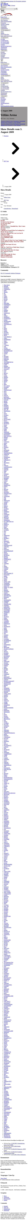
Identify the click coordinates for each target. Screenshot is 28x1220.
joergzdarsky (7, 609)
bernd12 (6, 1024)
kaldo (5, 1047)
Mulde (5, 629)
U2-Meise (6, 723)
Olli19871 (6, 1073)
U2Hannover (7, 955)
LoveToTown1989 (8, 1031)
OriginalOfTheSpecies (9, 733)
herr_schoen (7, 385)
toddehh (6, 665)
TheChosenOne (8, 324)
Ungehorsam (7, 1017)
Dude (5, 471)
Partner (5, 1200)
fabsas (5, 598)
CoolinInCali (7, 1053)
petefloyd (6, 1103)
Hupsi (5, 527)
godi (5, 346)
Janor (5, 482)
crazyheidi (6, 664)
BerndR (6, 786)
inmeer (5, 576)
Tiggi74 (6, 1045)
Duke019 (6, 816)
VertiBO (6, 479)
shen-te (5, 401)
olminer (5, 930)
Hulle (5, 811)
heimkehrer (6, 1036)
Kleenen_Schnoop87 (9, 681)
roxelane (6, 850)
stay (5, 355)
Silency (5, 781)
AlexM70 (6, 509)
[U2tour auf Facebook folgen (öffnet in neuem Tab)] (4, 4)
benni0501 (6, 541)
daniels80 (6, 307)
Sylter (5, 840)
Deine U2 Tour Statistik (15, 122)
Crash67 (6, 1105)
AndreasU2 (6, 1008)
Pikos (5, 947)
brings (5, 625)
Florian (5, 378)
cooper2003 (7, 496)
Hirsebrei (6, 909)
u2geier (5, 353)
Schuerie (6, 907)
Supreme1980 (7, 940)
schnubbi (6, 959)
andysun (6, 560)
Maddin (6, 402)
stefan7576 (6, 586)
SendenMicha (7, 644)
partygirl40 (6, 450)
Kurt (5, 742)
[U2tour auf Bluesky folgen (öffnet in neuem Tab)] (6, 4)
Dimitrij (6, 311)
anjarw (5, 443)
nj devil (5, 481)
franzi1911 (6, 549)
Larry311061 (7, 891)
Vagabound (6, 583)
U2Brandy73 (7, 460)
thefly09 (6, 672)
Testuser (6, 1054)
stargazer (6, 884)
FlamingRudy (7, 304)
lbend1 (5, 552)
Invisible (6, 1007)
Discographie (7, 1198)
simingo (6, 490)
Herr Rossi (6, 423)
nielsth (5, 588)
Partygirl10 (6, 968)
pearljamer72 (7, 1003)
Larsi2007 (6, 986)
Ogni (5, 790)
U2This (5, 348)
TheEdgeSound (7, 390)
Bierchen (6, 826)
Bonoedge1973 (7, 1038)
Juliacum (6, 528)
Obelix (5, 1043)
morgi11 (6, 836)
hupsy (5, 993)
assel (5, 966)
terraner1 (6, 658)
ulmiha (5, 1018)
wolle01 (6, 342)
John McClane (7, 595)
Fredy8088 (6, 839)
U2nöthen (6, 1094)
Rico (5, 1082)
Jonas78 (6, 395)
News (5, 17)
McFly (5, 335)
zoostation (6, 422)
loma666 (6, 1068)
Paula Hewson (7, 769)
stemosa (6, 685)
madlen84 (6, 408)
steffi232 (6, 970)
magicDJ (6, 812)
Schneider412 (7, 349)
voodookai (6, 843)
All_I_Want (6, 542)
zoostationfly (7, 584)
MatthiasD (6, 1032)
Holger (5, 579)
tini (4, 293)
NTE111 (6, 798)
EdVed (5, 1042)
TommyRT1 (7, 934)
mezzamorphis (7, 600)
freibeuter (6, 483)
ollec (5, 1074)
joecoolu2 (6, 653)
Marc (5, 448)
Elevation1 (6, 1077)
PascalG (6, 997)
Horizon (6, 696)
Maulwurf (6, 1060)
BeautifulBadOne (8, 777)
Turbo (5, 987)
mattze (5, 537)
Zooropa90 (6, 958)
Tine (5, 461)
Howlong (6, 356)
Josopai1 (6, 912)
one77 (5, 961)
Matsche (6, 898)
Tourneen (3, 121)
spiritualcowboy (8, 493)
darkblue (6, 800)
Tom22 (5, 1059)
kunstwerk (6, 397)
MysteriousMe (7, 321)
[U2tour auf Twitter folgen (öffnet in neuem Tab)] (1, 4)
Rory (5, 1110)
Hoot (5, 928)
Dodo (5, 440)
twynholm (6, 530)
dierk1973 (6, 517)
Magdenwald (7, 1136)
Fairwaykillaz (7, 1084)
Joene (5, 847)
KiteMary (6, 451)
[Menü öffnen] (2, 61)
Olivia (5, 770)
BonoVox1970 (7, 977)
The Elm (6, 923)
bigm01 (5, 954)
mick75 (5, 615)
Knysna (6, 299)
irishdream (6, 432)
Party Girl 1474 (7, 436)
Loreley (6, 895)
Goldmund (6, 674)
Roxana (6, 716)
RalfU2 (5, 1129)
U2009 (5, 755)
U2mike (6, 808)
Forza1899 (6, 1095)
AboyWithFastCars (8, 362)
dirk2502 (6, 489)
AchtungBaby (7, 433)
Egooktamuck (7, 318)
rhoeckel (6, 663)
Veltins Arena (7, 197)
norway (5, 740)
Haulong (6, 692)
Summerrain (7, 520)
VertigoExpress (7, 927)
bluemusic (6, 478)
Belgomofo (6, 710)
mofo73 (6, 842)
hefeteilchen (7, 1134)
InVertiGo (6, 406)
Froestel (6, 1022)
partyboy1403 (7, 1061)
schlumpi (6, 679)
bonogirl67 (6, 973)
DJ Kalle (6, 780)
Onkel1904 (6, 661)
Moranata (6, 991)
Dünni (5, 329)
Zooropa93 (6, 476)
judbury (6, 315)
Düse (5, 903)
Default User (7, 608)
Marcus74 (6, 657)
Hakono (6, 556)
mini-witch (6, 948)
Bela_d (5, 867)
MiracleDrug (7, 719)
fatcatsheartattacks (8, 963)
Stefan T (6, 506)
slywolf (5, 945)
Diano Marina (7, 398)
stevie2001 (6, 492)
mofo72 (6, 937)
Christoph (6, 474)
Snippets (3, 122)
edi (4, 870)
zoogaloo (6, 635)
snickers (6, 1035)
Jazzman (6, 458)
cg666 (5, 1120)
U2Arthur (6, 1050)
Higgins (6, 668)
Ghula (5, 1046)
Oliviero (6, 637)
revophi (5, 920)
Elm (5, 720)
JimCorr (6, 744)
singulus (6, 914)
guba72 (5, 1039)
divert (5, 1131)
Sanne (5, 751)
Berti (5, 935)
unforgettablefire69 (8, 551)
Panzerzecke (7, 767)
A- (1, 12)
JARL (5, 1028)
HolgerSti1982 (7, 604)
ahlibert (5, 819)
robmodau (6, 1101)
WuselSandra (7, 411)
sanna (5, 879)
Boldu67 (6, 572)
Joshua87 (6, 469)
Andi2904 (6, 983)
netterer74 (6, 524)
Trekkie (5, 938)
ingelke (5, 376)
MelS (5, 444)
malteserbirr (6, 607)
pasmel (5, 388)
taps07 (5, 416)
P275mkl (6, 1070)
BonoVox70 (7, 931)
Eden (5, 343)
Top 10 (7, 122)
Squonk (6, 913)
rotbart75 (6, 815)
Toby (5, 643)
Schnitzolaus (7, 457)
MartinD (6, 969)
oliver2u (6, 651)
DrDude (6, 837)
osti (4, 565)
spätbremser (7, 535)
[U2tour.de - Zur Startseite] (6, 15)
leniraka (6, 525)
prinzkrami (6, 1063)
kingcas (5, 1124)
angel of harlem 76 (8, 573)
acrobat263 (6, 514)
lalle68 (5, 706)
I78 (4, 851)
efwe (5, 531)
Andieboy (6, 875)
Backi (5, 646)
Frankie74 (6, 642)
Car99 (5, 364)
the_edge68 (6, 1127)
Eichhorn (6, 468)
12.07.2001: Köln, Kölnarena (18, 1154)
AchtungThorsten (8, 1004)
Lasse (5, 885)
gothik (5, 1116)
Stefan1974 (6, 1056)
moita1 (5, 566)
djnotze (5, 507)
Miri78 (5, 446)
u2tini (5, 667)
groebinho (6, 605)
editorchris (6, 1115)
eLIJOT (6, 632)
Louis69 (6, 758)
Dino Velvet (7, 285)
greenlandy (6, 591)
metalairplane (7, 1066)
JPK (5, 921)
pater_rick (6, 906)
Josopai (5, 877)
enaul (5, 660)
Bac (5, 534)
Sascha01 (6, 1092)
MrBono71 (6, 1088)
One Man (6, 332)
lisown (5, 425)
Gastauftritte (22, 121)
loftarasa (6, 619)
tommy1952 (7, 1106)
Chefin (5, 1119)
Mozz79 (6, 1049)
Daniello (6, 366)
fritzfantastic (7, 712)
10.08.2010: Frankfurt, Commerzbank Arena (13, 1152)
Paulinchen (6, 822)
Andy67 (6, 856)
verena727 (6, 306)
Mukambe (6, 896)
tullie (5, 860)
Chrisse (5, 320)
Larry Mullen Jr (7, 336)
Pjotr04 (5, 972)
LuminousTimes (8, 1099)
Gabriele (6, 569)
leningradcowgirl (8, 545)
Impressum (6, 1210)
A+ (4, 12)
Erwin (5, 308)
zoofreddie (6, 821)
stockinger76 (7, 626)
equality (6, 630)
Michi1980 (6, 647)
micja (5, 807)
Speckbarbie (7, 1029)
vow (5, 728)
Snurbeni (6, 835)
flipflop (5, 297)
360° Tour (6, 161)
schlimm (6, 310)
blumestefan (7, 434)
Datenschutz (7, 1209)
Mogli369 (6, 926)
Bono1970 (6, 1057)
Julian (5, 548)
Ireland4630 (7, 979)
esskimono (6, 726)
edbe (5, 497)
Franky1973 (7, 1109)
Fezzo (5, 917)
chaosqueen (6, 844)
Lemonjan (6, 322)
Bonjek (5, 1033)
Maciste (6, 1075)
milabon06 (6, 989)
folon (5, 671)
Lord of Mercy (7, 956)
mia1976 (6, 976)
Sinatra (5, 858)
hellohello (6, 1012)
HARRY (6, 910)
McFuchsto (6, 794)
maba (5, 982)
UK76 (5, 756)
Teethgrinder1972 (8, 779)
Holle (5, 290)
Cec (5, 412)
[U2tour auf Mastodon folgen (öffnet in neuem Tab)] (7, 4)
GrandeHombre (7, 754)
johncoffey (6, 791)
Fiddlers (6, 544)
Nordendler (6, 1098)
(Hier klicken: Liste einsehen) (7, 282)
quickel (5, 523)
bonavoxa (6, 886)
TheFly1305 (7, 367)
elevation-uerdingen (8, 649)
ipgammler (6, 830)
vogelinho (6, 563)
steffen (5, 734)
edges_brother (7, 892)
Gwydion (6, 905)
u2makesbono (7, 1021)
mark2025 (6, 622)
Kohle (5, 429)
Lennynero (6, 441)
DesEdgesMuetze (8, 453)
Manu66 (6, 558)
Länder (7, 121)
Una (5, 532)
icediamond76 (7, 893)
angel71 (6, 1014)
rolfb (5, 499)
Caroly (5, 296)
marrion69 (6, 741)
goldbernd (6, 924)
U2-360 (6, 577)
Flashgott (6, 735)
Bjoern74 (6, 797)
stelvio (5, 580)
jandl (5, 805)
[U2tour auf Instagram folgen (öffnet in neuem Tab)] (3, 4)
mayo (5, 391)
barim (5, 570)
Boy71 (5, 998)
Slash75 (6, 1117)
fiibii (5, 1025)
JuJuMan (6, 654)
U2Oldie (6, 602)
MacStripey (6, 462)
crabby (5, 338)
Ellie (5, 1089)
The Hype (6, 616)
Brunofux (6, 990)
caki (5, 472)
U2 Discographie (5, 30)
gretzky (5, 331)
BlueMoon (6, 1102)
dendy (5, 1122)
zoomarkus (6, 752)
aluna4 (5, 381)
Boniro (5, 510)
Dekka (5, 618)
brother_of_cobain (8, 587)
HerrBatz (6, 888)
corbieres (6, 747)
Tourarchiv (6, 1197)
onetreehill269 (7, 1005)
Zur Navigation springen (20, 1)
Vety (5, 488)
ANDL (5, 776)
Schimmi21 (6, 881)
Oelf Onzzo (6, 1113)
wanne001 (6, 621)
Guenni (5, 949)
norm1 (5, 328)
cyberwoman (7, 737)
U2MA (5, 849)
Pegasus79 (6, 1040)
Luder (5, 562)
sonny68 (6, 825)
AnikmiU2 (6, 763)
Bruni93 (6, 670)
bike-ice (6, 373)
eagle (5, 1080)
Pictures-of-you (7, 1019)
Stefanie (6, 380)
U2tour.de (3, 50)
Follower (6, 465)
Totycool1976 (7, 828)
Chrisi (5, 394)
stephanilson (7, 705)
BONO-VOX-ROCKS (9, 793)
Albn (5, 766)
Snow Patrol (4, 1178)
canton (5, 404)
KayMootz (6, 868)
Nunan (5, 300)
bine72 (5, 420)
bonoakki (6, 900)
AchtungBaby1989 (8, 996)
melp (5, 294)
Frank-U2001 (7, 871)
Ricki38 (6, 1015)
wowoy (5, 857)
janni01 (5, 788)
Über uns (6, 1207)
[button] (14, 1180)
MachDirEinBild (8, 864)
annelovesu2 (7, 689)
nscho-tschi (6, 1011)
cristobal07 (6, 601)
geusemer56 (7, 691)
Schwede (6, 399)
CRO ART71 (7, 1001)
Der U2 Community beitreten (8, 273)
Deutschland (15, 208)
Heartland (6, 1126)
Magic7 (5, 774)
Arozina (6, 1091)
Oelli (5, 1123)
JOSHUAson (7, 952)
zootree (5, 709)
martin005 (6, 363)
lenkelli (5, 439)
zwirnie (5, 702)
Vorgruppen (16, 121)
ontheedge (6, 546)
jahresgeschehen (8, 984)
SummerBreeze (7, 765)
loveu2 (5, 863)
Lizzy (5, 370)
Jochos (5, 721)
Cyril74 (5, 495)
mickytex (6, 773)
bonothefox (6, 1130)
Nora (5, 748)
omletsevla (6, 454)
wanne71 (6, 502)
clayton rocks (7, 865)
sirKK (5, 430)
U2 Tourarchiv (4, 18)
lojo (5, 464)
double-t (6, 593)
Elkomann (6, 597)
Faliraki (5, 360)
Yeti (5, 383)
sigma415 (6, 853)
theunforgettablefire (8, 707)
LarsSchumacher (8, 467)
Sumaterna (6, 287)
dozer (5, 675)
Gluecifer (6, 818)
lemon (5, 714)
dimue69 (6, 590)
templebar (6, 357)
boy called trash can (8, 521)
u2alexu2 (6, 762)
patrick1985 (7, 611)
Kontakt (6, 1206)
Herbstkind (6, 688)
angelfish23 (6, 317)
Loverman (6, 639)
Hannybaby (6, 574)
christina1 (6, 889)
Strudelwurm (7, 485)
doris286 (6, 286)
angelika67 (6, 801)
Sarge (5, 341)
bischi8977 (6, 538)
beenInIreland (7, 339)
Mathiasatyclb (7, 684)
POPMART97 (7, 559)
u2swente (6, 717)
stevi (5, 325)
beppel (5, 513)
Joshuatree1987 (7, 1087)
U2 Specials (4, 37)
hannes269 (6, 882)
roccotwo (6, 415)
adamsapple (6, 677)
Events (11, 121)
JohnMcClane (7, 916)
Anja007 (6, 695)
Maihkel (6, 437)
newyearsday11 (7, 745)
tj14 (5, 1078)
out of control (7, 419)
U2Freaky (6, 872)
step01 (5, 413)
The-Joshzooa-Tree (8, 962)
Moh (5, 314)
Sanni (5, 374)
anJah (5, 426)
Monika (6, 292)
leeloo (5, 787)
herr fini (6, 944)
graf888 (6, 703)
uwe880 (6, 427)
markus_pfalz (7, 581)
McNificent (6, 555)
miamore (6, 377)
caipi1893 (6, 518)
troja (5, 829)
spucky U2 (6, 951)
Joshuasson (6, 1026)
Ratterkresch (7, 623)
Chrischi (6, 352)
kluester (6, 814)
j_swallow (6, 345)
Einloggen (17, 273)
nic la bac (6, 724)
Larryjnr (6, 455)
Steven (5, 475)
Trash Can (6, 700)
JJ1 (4, 713)
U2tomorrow (7, 289)
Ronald (5, 902)
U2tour (5, 1000)
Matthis (5, 614)
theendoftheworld (8, 350)
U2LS (5, 784)
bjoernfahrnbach (8, 1108)
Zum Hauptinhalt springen (7, 1)
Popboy (6, 486)
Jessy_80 (6, 409)
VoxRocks (6, 933)
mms (5, 301)
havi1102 (6, 738)
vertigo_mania (7, 693)
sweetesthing (7, 965)
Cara (5, 371)
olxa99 (5, 503)
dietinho (6, 942)
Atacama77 (6, 369)
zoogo (5, 760)
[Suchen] (16, 9)
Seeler (5, 1096)
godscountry (7, 594)
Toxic (5, 392)
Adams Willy (7, 833)
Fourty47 (6, 1067)
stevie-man (6, 804)
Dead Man (6, 303)
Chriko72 (6, 975)
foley (5, 539)
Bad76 (5, 504)
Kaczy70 (6, 1010)
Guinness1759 (7, 1052)
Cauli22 (6, 1064)
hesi (5, 327)
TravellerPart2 (7, 682)
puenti (5, 1071)
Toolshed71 (6, 612)
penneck (6, 553)
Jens (5, 633)
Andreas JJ (6, 854)
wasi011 (6, 699)
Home (2, 17)
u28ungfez (6, 731)
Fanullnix (6, 567)
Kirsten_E (6, 980)
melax (5, 628)
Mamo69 (6, 874)
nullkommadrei (7, 1133)
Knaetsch (6, 447)
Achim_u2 (6, 783)
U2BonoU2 (7, 846)
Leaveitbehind (7, 1112)
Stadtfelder (6, 511)
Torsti (5, 698)
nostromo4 (6, 759)
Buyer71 (6, 899)
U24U (5, 650)
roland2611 (6, 809)
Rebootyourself (7, 678)
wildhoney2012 (7, 1081)
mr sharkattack (7, 640)
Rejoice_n (6, 334)
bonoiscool (6, 941)
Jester (5, 919)
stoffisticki (6, 823)
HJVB (5, 878)
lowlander (6, 387)
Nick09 (5, 861)
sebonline (6, 832)
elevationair (6, 749)
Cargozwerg (7, 313)
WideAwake (7, 500)
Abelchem (6, 730)
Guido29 (6, 516)
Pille (5, 686)
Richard (6, 795)
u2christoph (6, 802)
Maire (5, 384)
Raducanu (6, 359)
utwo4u (5, 727)
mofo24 (6, 636)
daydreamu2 (7, 656)
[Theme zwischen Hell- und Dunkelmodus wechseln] (3, 11)
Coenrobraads (7, 1137)
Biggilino (6, 405)
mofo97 (6, 418)
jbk (4, 1085)
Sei (4, 772)
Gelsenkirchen (7, 208)
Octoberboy (7, 994)
